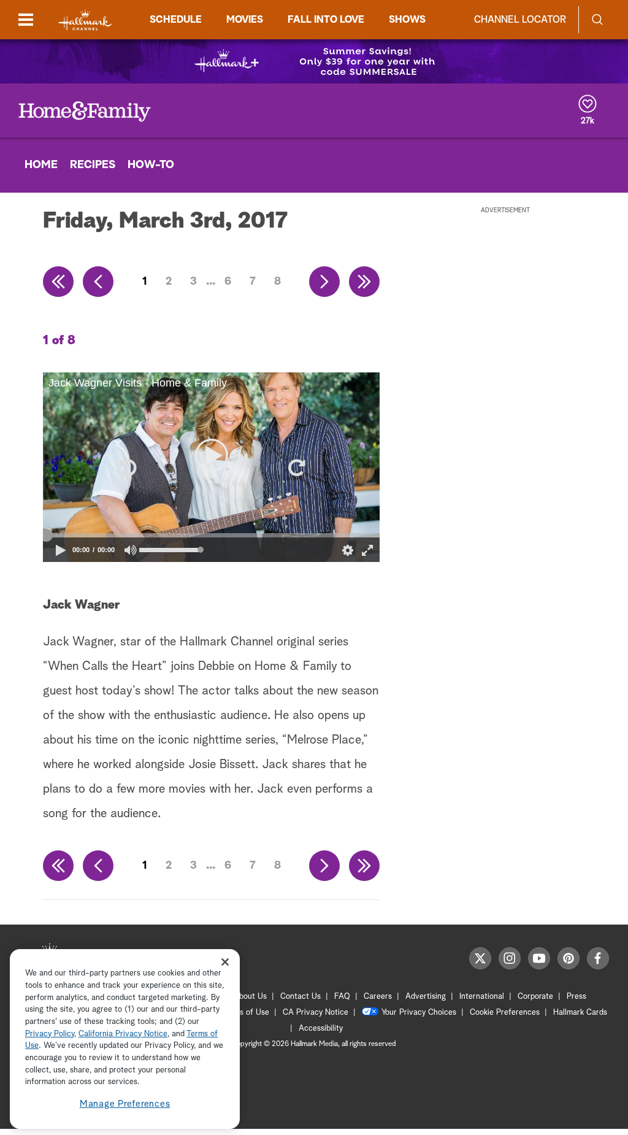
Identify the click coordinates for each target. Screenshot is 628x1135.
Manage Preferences (125, 1104)
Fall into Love (326, 20)
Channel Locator (520, 20)
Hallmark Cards (580, 1013)
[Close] (225, 961)
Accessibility (321, 1029)
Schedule (176, 20)
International (481, 997)
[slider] (211, 535)
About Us (250, 997)
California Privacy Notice (122, 1034)
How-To (151, 165)
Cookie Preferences (505, 1013)
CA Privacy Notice (315, 1013)
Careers (378, 997)
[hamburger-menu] (25, 19)
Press (576, 997)
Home (41, 165)
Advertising (425, 997)
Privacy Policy (49, 1034)
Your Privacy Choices (418, 1013)
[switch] (130, 550)
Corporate (535, 997)
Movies (244, 20)
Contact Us (300, 997)
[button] (127, 467)
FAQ (342, 997)
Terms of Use (245, 1013)
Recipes (92, 165)
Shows (407, 20)
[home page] (85, 20)
